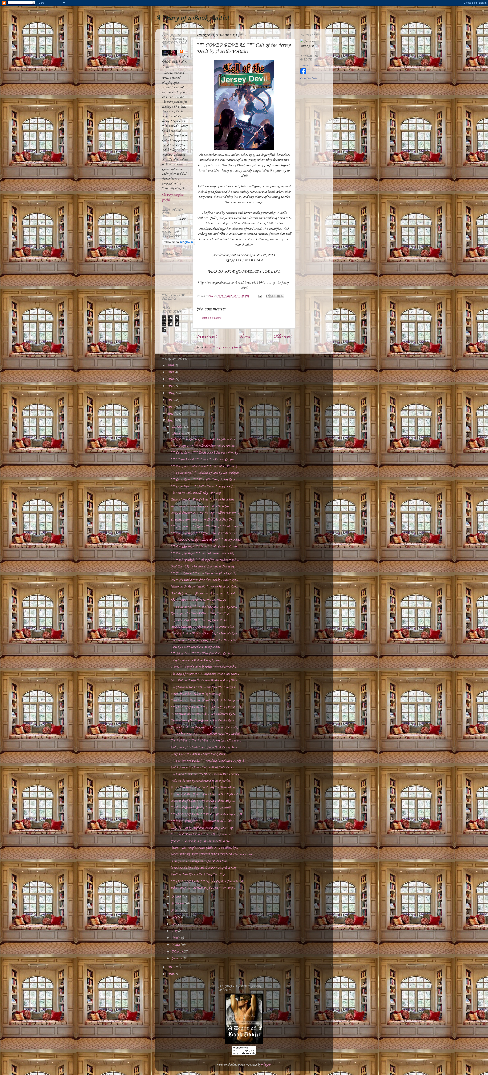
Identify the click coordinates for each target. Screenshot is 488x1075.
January (177, 958)
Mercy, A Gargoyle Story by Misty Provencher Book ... (204, 667)
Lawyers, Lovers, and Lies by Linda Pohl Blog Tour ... (204, 519)
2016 (170, 393)
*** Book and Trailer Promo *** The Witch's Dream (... (205, 466)
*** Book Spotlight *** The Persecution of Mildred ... (203, 821)
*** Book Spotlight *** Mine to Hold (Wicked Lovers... (205, 546)
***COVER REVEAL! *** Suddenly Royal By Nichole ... (207, 734)
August (176, 910)
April (175, 938)
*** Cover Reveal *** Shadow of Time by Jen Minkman (205, 473)
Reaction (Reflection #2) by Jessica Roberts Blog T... (203, 801)
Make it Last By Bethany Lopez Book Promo (198, 754)
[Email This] (268, 296)
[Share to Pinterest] (282, 296)
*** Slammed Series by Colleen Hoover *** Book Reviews (206, 540)
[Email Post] (259, 296)
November (178, 433)
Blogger (265, 1065)
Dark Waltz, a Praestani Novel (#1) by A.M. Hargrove (205, 700)
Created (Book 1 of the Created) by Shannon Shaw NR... (205, 727)
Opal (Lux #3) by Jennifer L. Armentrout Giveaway (202, 566)
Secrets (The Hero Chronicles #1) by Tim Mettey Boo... (204, 787)
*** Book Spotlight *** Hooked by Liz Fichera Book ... (205, 560)
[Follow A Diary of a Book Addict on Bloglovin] (178, 244)
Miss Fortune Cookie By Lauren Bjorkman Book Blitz (204, 680)
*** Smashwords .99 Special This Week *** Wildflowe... (206, 526)
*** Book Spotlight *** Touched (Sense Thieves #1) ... (204, 553)
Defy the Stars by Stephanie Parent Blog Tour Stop (201, 828)
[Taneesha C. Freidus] (303, 73)
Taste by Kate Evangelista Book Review (195, 647)
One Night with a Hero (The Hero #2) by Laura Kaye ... (204, 580)
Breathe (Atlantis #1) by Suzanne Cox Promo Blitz (202, 627)
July (175, 917)
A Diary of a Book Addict (192, 18)
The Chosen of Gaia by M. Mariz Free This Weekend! (203, 687)
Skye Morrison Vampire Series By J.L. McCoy (198, 600)
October (176, 897)
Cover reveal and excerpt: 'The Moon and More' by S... (203, 714)
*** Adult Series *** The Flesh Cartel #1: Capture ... (203, 653)
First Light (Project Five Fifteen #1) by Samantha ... (202, 834)
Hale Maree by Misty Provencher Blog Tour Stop (200, 506)
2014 (170, 407)
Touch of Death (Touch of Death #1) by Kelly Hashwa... (206, 740)
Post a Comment (211, 318)
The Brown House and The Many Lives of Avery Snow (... (206, 774)
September (178, 903)
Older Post (282, 336)
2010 (170, 974)
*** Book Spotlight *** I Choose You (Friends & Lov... (205, 533)
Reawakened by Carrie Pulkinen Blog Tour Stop (200, 613)
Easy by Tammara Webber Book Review (195, 660)
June (175, 924)
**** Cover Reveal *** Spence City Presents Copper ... (204, 459)
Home (245, 336)
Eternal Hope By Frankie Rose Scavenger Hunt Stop (202, 499)
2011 (170, 967)
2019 (170, 372)
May (175, 931)
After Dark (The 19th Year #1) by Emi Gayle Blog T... (204, 888)
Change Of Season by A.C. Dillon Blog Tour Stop (201, 841)
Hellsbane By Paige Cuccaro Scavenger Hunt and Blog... (205, 586)
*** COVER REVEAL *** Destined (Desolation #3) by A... (208, 761)
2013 (170, 414)
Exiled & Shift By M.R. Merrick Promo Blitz (198, 620)
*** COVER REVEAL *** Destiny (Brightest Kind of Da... (208, 814)
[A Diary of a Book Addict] (244, 1043)
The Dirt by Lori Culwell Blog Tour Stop (196, 493)
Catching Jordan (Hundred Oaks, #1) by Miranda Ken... (205, 633)
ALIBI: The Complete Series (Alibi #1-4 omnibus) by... (204, 848)
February (177, 951)
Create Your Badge (309, 78)
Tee (186, 52)
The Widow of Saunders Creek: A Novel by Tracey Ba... (205, 640)
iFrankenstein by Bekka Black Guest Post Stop (199, 861)
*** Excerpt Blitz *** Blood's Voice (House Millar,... (204, 446)
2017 (170, 386)
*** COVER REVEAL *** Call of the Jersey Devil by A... (207, 707)
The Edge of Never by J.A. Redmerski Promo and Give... (205, 674)
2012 (170, 420)
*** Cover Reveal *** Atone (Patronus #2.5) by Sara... (204, 607)
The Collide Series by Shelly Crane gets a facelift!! (201, 807)
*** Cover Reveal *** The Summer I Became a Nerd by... (205, 452)
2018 (170, 379)
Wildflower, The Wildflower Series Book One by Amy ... (205, 747)
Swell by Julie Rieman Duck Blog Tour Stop (198, 874)
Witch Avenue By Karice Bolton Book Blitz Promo (202, 767)
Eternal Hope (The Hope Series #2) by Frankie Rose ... (204, 720)
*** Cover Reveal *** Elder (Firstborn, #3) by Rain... (204, 479)
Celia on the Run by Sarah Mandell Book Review (201, 781)
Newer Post (206, 336)
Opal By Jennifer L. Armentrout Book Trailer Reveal (203, 593)
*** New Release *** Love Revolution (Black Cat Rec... (205, 573)
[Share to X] (275, 296)
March (176, 945)
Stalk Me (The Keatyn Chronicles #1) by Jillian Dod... (204, 439)
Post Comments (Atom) (227, 347)
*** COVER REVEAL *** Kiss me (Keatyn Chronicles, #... (208, 881)
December (178, 427)
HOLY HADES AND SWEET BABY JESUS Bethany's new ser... (212, 854)
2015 (170, 400)
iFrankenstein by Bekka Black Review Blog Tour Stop (203, 868)
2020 (170, 365)
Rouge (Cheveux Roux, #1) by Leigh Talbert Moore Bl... (205, 513)
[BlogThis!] (271, 296)
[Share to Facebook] (278, 296)
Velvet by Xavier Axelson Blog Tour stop (196, 694)
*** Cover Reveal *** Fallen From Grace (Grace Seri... (204, 486)
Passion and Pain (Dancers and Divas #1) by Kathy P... (205, 794)
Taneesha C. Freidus (310, 65)
